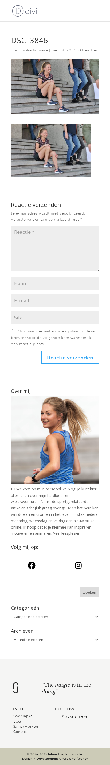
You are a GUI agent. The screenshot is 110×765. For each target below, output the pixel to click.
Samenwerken (25, 726)
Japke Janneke (34, 50)
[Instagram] (78, 565)
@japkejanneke (74, 716)
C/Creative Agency (73, 758)
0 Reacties (87, 50)
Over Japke (23, 716)
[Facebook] (31, 565)
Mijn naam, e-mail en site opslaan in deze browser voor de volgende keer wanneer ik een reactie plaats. (53, 337)
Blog (17, 721)
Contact (20, 731)
